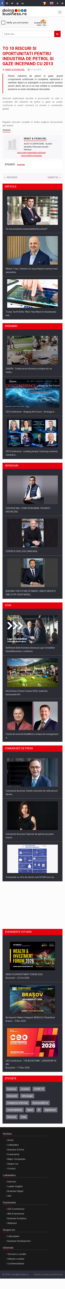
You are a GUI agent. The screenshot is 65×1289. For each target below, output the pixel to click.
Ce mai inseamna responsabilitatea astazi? (26, 229)
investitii (25, 1089)
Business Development (19, 1241)
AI (39, 1110)
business (11, 1089)
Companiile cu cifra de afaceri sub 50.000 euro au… (30, 877)
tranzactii (12, 1096)
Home (10, 1140)
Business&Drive (40, 1103)
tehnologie (27, 1096)
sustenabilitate (14, 1110)
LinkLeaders (13, 1236)
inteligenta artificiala (17, 1103)
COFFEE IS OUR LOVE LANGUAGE (21, 551)
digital (30, 1110)
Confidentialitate (15, 1263)
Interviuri (11, 1181)
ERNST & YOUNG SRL (15, 69)
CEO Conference (15, 1209)
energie (21, 164)
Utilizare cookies (15, 1259)
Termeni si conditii (16, 1254)
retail (23, 1117)
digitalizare (50, 1110)
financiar (11, 1117)
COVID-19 (39, 1089)
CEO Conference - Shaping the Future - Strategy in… (31, 411)
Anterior (12, 177)
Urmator (53, 177)
